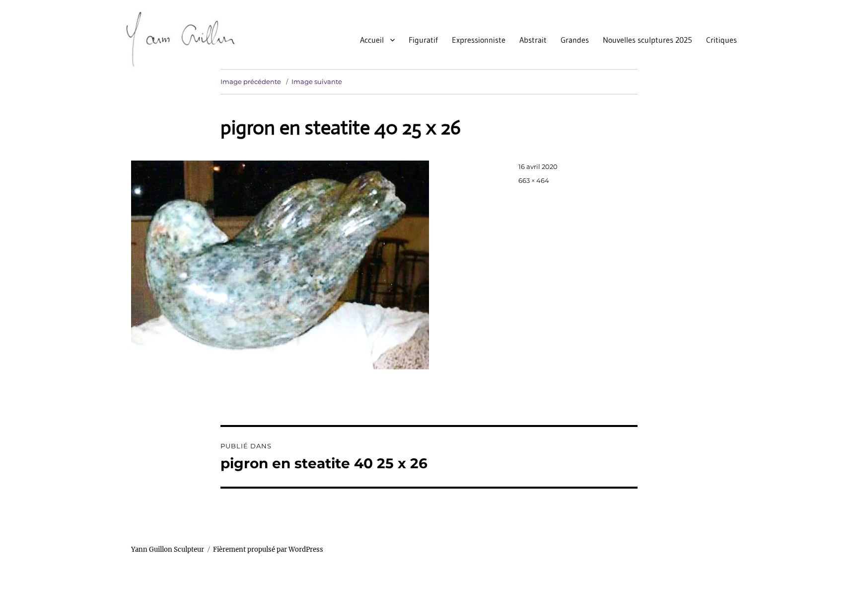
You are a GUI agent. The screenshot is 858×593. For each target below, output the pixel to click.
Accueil (372, 40)
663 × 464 (533, 180)
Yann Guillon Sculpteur (167, 549)
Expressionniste (478, 40)
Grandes (575, 40)
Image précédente (250, 81)
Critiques (721, 40)
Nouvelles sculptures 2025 (647, 40)
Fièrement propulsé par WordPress (268, 549)
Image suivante (316, 81)
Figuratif (423, 40)
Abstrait (533, 40)
